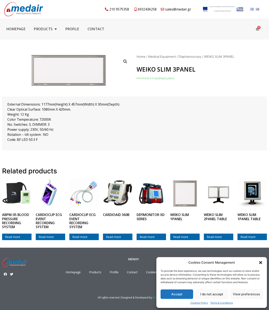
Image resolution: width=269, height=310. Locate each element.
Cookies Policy (199, 302)
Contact (96, 29)
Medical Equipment (162, 57)
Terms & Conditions (221, 302)
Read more (12, 237)
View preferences (246, 294)
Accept (176, 294)
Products (43, 29)
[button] (260, 262)
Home (141, 57)
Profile (72, 29)
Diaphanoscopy (190, 57)
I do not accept (211, 294)
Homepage (15, 29)
